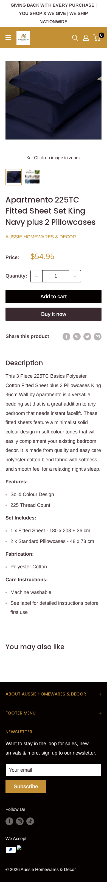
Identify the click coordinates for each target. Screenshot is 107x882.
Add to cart (53, 296)
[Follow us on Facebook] (9, 821)
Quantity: (16, 276)
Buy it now (53, 314)
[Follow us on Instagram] (20, 821)
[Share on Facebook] (66, 336)
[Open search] (75, 38)
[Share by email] (98, 336)
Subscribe (26, 786)
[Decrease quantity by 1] (36, 276)
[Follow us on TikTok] (30, 821)
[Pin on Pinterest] (77, 336)
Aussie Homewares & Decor (40, 236)
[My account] (86, 38)
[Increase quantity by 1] (75, 276)
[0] (97, 37)
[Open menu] (8, 37)
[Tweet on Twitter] (87, 336)
